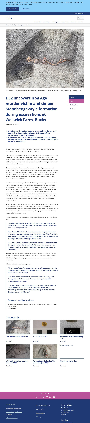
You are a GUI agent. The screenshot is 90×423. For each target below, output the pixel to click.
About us (80, 22)
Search (82, 18)
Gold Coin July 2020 (40, 336)
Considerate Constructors (13, 408)
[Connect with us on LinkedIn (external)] (43, 397)
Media (75, 13)
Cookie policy (40, 409)
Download (9, 341)
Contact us (80, 13)
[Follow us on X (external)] (36, 397)
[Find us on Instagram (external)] (46, 397)
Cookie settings (25, 9)
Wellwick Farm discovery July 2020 (71, 337)
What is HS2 (37, 22)
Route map (46, 22)
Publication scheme (12, 418)
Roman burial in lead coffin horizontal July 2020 (44, 362)
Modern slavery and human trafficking (14, 413)
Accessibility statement (43, 405)
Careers (73, 22)
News (71, 101)
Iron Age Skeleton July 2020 (17, 336)
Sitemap (38, 417)
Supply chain (65, 22)
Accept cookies (12, 9)
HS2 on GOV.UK (10, 404)
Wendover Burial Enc (68, 361)
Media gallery (74, 105)
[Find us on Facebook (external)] (39, 397)
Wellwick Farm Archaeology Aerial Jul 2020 (17, 362)
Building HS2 (55, 22)
